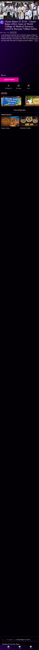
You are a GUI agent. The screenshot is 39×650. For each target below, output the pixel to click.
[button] (11, 101)
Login (33, 5)
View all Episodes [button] (19, 110)
